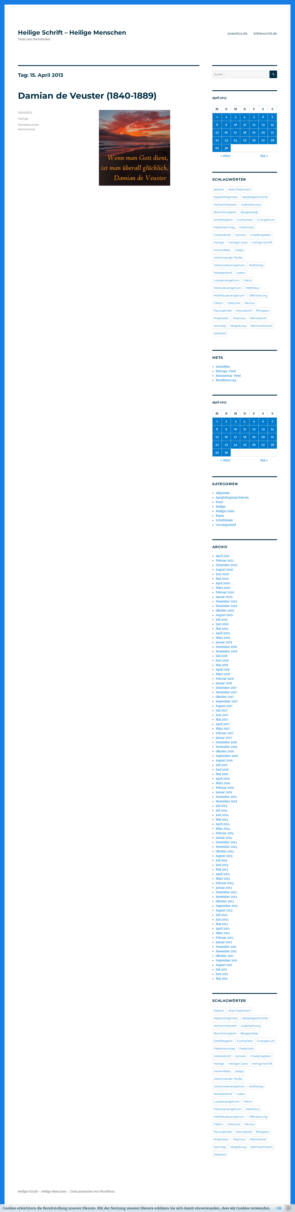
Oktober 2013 (225, 851)
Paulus (249, 303)
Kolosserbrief (223, 272)
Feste (219, 502)
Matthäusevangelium (229, 295)
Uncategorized (226, 525)
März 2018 (223, 674)
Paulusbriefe (223, 310)
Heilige (23, 118)
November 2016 (226, 747)
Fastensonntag (224, 227)
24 (235, 140)
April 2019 (223, 633)
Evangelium (266, 219)
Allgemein (223, 493)
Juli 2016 (222, 765)
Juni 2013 (222, 865)
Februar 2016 (225, 788)
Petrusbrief (244, 310)
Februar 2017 (225, 733)
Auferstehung (251, 204)
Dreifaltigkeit (223, 219)
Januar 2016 (224, 792)
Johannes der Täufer (228, 257)
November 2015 (226, 801)
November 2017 (226, 692)
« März (225, 156)
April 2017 (223, 724)
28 (272, 140)
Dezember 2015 (226, 797)
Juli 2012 (221, 915)
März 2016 (223, 783)
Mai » (264, 156)
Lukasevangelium (226, 280)
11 (244, 125)
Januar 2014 (224, 838)
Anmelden (223, 367)
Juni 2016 (222, 769)
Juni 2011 (222, 974)
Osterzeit (234, 303)
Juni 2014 (222, 815)
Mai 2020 (222, 579)
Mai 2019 (222, 629)
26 (254, 140)
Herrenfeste (222, 250)
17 (235, 132)
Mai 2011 (222, 978)
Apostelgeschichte (255, 197)
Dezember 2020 (226, 565)
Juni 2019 (222, 624)
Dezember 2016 (226, 742)
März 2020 (223, 588)
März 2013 (223, 878)
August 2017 (224, 706)
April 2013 (222, 874)
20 (263, 132)
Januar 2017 (224, 738)
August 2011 (224, 965)
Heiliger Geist (238, 242)
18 (244, 132)
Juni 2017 (222, 715)
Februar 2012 (225, 938)
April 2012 (223, 928)
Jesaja (239, 250)
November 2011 (226, 951)
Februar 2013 (224, 883)
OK (279, 1208)
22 (217, 140)
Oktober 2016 (225, 751)
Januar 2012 (224, 942)
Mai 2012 (222, 924)
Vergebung (238, 325)
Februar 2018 (225, 679)
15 (217, 132)
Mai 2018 (222, 665)
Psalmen (239, 318)
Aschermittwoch (225, 204)
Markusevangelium (227, 288)
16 (226, 132)
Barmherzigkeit (225, 212)
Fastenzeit (246, 227)
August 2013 (224, 856)
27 (263, 140)
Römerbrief (258, 318)
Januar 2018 (224, 683)
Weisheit (220, 333)
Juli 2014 (221, 810)
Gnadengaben (260, 235)
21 (272, 132)
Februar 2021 (225, 560)
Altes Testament (239, 189)
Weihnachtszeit (262, 325)
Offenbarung (258, 295)
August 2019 (224, 615)
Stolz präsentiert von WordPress (92, 1191)
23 (226, 140)
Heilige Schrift (262, 242)
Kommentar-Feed (228, 376)
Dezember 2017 (226, 688)
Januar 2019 (224, 642)
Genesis (240, 235)
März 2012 (223, 933)
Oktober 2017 (225, 697)
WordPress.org (226, 380)
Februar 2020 (225, 592)
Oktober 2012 (225, 901)
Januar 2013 (224, 888)
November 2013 (226, 847)
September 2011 (226, 960)
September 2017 (227, 701)
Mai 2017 (222, 719)
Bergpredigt (249, 212)
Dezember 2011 (226, 947)
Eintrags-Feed (226, 371)
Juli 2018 (221, 656)
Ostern (218, 303)
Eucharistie (245, 219)
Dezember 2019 (226, 601)
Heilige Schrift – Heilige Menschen (72, 32)
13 (263, 125)
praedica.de (237, 33)
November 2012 (226, 897)
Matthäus (252, 288)
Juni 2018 (222, 660)
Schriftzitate (224, 520)
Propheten (221, 318)
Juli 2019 (222, 619)
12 (253, 125)
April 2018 (223, 669)
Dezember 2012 (226, 892)
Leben (240, 272)
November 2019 (226, 606)
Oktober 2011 (224, 956)
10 (235, 125)
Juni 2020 (222, 574)
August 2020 (224, 569)
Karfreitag (256, 265)
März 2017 (223, 729)
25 (244, 140)
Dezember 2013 (226, 842)
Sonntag (220, 325)
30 (226, 148)
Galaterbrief (222, 235)
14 (272, 125)
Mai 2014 (222, 819)
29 (217, 148)
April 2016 (223, 779)
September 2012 (227, 906)
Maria (248, 280)
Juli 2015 (221, 806)
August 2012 (224, 910)
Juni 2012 (222, 919)
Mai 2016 (222, 774)
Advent (219, 189)
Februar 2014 (225, 833)
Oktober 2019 (225, 610)
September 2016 (227, 756)
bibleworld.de (265, 33)
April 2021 (223, 556)
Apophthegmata (226, 197)
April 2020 (223, 583)
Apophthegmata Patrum (232, 497)
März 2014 (223, 829)
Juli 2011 (221, 969)
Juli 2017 (221, 710)
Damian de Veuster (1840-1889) (87, 95)
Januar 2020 (224, 597)
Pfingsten (263, 310)
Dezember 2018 (226, 647)
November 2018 (226, 651)
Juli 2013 (221, 860)
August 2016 (224, 760)
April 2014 (223, 824)
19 (253, 132)
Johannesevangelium (229, 265)
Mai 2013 (222, 869)
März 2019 (223, 638)
